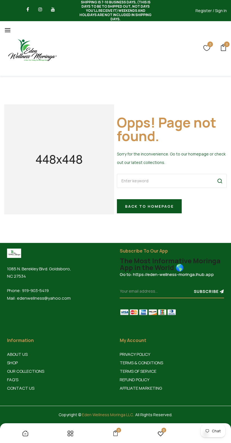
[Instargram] (40, 10)
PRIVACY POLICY (135, 354)
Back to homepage (149, 206)
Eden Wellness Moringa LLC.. (108, 414)
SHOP (12, 363)
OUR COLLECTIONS (25, 371)
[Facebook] (27, 10)
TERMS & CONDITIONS (141, 363)
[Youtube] (53, 10)
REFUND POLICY (135, 380)
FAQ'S (12, 380)
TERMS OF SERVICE (138, 371)
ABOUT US (17, 354)
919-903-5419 (35, 290)
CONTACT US (20, 388)
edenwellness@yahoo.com (44, 298)
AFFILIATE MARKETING (141, 388)
